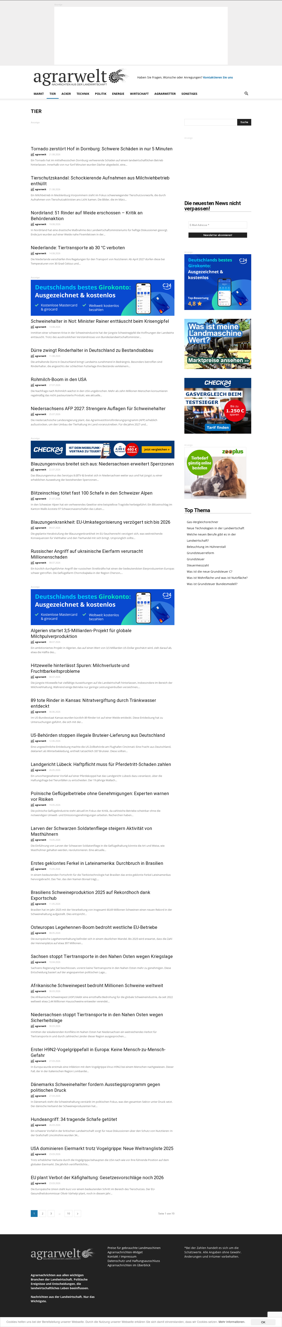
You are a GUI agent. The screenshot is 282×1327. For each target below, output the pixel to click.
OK (263, 1322)
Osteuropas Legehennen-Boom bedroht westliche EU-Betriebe (94, 927)
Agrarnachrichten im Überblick (129, 1265)
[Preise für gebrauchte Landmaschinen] (217, 368)
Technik (83, 94)
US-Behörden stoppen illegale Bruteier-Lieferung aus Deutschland (98, 735)
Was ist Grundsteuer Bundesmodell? (212, 584)
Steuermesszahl (198, 565)
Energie (118, 94)
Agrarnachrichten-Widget (125, 1252)
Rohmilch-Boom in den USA (58, 379)
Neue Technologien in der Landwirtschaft (215, 528)
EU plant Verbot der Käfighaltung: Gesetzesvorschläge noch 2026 (97, 1177)
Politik (100, 94)
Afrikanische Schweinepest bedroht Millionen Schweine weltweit (97, 985)
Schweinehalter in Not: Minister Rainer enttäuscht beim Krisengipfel (100, 321)
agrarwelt (40, 154)
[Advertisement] (141, 36)
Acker (66, 94)
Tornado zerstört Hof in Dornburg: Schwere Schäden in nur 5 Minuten (102, 148)
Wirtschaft (139, 94)
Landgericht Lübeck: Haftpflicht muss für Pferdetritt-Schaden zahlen (101, 764)
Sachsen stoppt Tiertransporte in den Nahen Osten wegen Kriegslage (102, 956)
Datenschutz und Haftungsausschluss (134, 1261)
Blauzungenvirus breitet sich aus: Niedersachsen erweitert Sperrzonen (102, 463)
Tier (53, 94)
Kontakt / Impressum (122, 1256)
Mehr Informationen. (232, 1322)
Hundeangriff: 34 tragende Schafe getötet (74, 1119)
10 (68, 1213)
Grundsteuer (196, 559)
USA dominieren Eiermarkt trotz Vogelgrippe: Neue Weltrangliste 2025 (102, 1148)
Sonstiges (189, 94)
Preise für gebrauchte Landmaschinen (134, 1248)
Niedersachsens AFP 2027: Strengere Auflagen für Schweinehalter (98, 408)
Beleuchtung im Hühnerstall (206, 547)
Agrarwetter (165, 94)
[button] (246, 94)
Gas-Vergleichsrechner (202, 522)
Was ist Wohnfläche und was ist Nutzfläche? (217, 578)
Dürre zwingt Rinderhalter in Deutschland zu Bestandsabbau (92, 350)
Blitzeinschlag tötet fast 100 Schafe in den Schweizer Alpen (92, 493)
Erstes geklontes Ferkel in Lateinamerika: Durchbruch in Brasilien (97, 863)
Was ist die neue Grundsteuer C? (209, 571)
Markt (39, 94)
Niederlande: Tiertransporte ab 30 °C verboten (78, 247)
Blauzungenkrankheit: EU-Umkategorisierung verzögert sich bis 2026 (100, 522)
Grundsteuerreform (200, 553)
